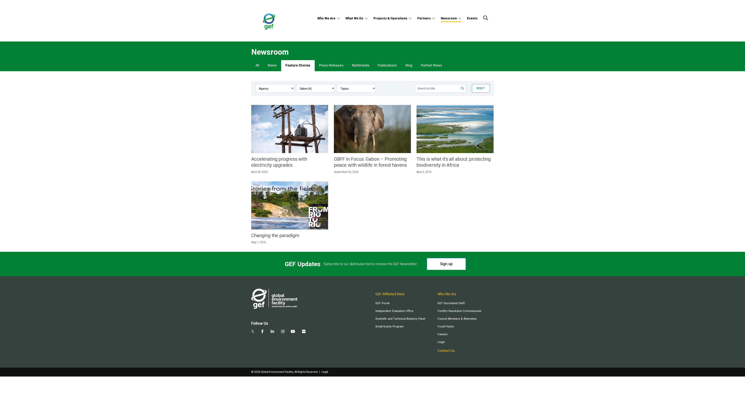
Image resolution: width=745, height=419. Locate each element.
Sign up (446, 264)
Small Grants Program (389, 326)
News (272, 65)
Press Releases (331, 65)
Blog (408, 65)
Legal (440, 342)
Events (472, 18)
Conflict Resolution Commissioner (459, 311)
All (257, 65)
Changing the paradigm (275, 235)
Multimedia (360, 65)
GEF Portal (382, 303)
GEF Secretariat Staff (451, 303)
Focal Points (445, 326)
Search (485, 18)
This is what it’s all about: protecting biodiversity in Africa (454, 162)
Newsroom (449, 18)
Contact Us (446, 350)
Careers (442, 334)
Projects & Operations (390, 18)
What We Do (354, 18)
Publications (387, 65)
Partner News (431, 65)
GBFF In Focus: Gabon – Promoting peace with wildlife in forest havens (370, 162)
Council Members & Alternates (457, 319)
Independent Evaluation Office (394, 311)
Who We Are (326, 18)
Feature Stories (297, 65)
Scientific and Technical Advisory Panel (400, 319)
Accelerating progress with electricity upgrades (279, 162)
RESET (481, 88)
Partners (424, 18)
